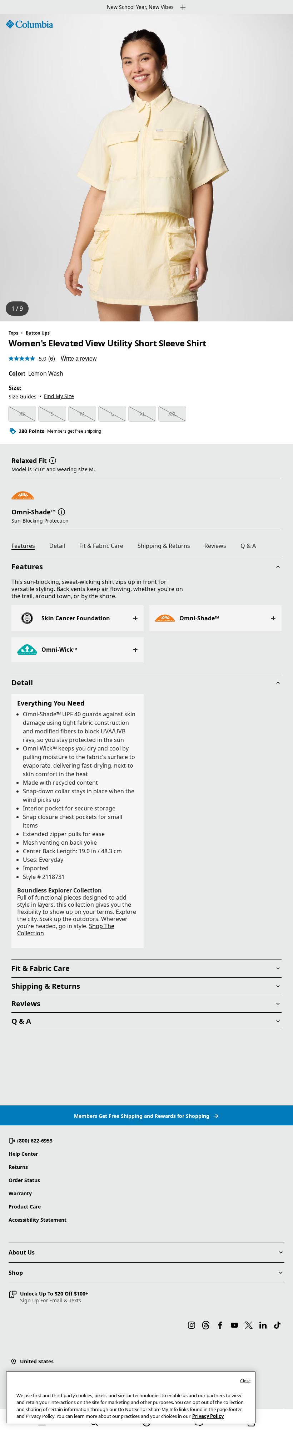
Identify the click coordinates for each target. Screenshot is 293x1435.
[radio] (22, 413)
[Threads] (206, 1325)
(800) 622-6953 (35, 1140)
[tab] (26, 546)
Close (245, 1380)
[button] (52, 460)
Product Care (25, 1206)
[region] (146, 167)
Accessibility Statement (37, 1219)
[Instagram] (191, 1325)
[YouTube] (234, 1325)
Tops (13, 333)
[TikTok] (277, 1325)
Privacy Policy (208, 1416)
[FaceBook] (220, 1325)
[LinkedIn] (263, 1325)
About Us (22, 1252)
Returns (18, 1167)
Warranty (20, 1193)
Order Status (24, 1180)
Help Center (23, 1153)
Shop (16, 1273)
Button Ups (38, 333)
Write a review (79, 358)
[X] (249, 1325)
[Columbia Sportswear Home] (29, 24)
